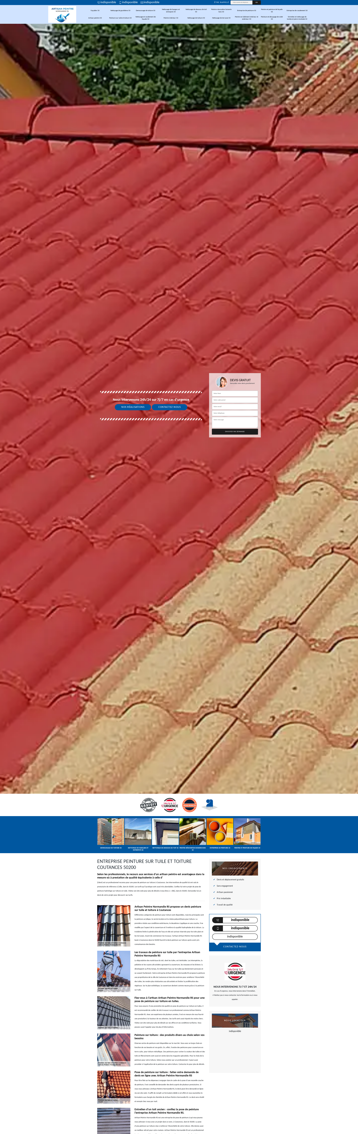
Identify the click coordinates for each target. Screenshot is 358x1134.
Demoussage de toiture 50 (145, 10)
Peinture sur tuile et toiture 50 (120, 18)
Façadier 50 (95, 10)
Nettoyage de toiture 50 (196, 18)
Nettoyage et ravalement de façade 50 (146, 18)
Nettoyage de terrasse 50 (221, 18)
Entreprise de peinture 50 (246, 10)
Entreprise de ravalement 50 (297, 10)
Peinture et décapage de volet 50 (272, 18)
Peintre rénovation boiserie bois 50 (221, 11)
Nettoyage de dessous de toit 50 (196, 11)
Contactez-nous (169, 407)
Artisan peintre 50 (95, 18)
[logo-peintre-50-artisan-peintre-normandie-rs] (62, 14)
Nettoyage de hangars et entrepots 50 (171, 11)
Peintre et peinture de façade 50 (271, 11)
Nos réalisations (132, 407)
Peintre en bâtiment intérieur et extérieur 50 (246, 18)
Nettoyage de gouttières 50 (120, 10)
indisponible (108, 2)
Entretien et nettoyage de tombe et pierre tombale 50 (297, 18)
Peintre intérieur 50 (171, 18)
